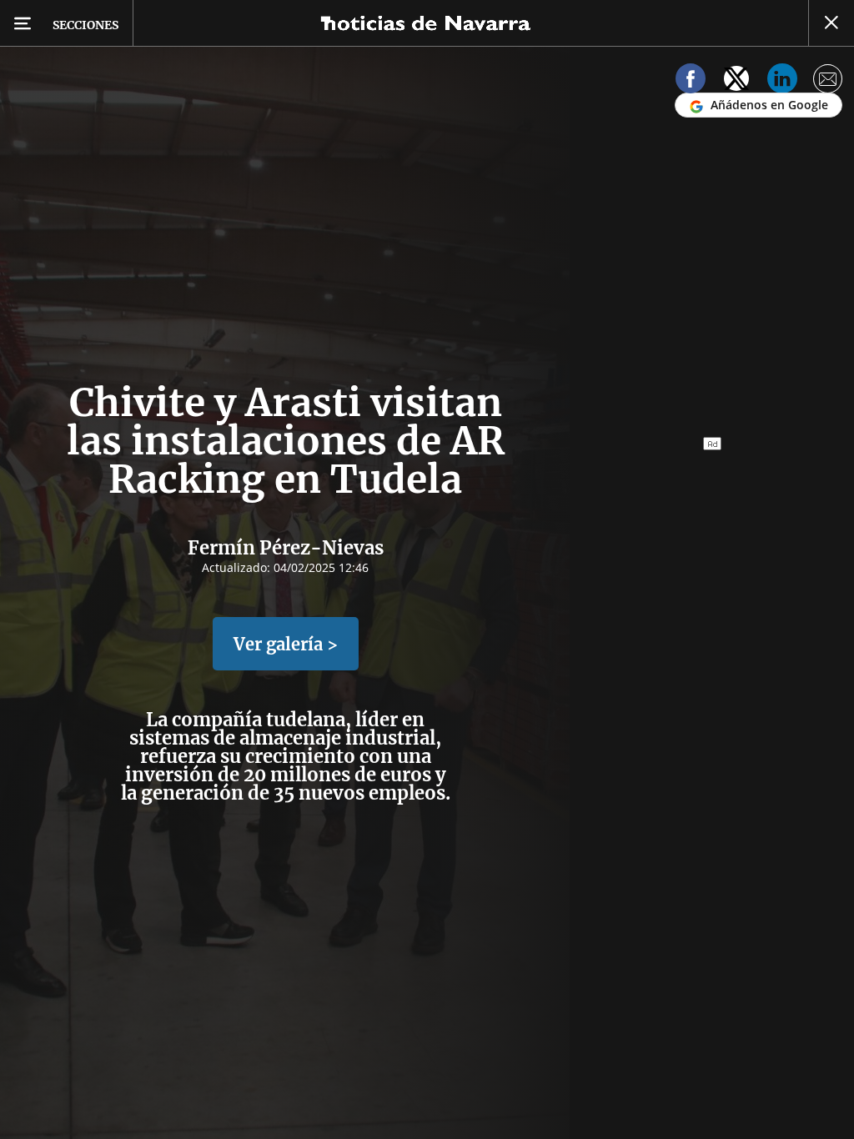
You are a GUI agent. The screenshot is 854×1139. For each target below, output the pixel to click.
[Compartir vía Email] (828, 81)
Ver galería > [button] (286, 644)
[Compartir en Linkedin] (782, 81)
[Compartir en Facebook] (691, 81)
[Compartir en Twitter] (736, 81)
